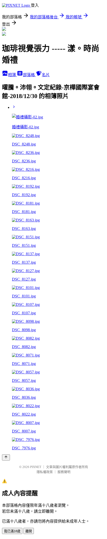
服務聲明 (63, 472)
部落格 (29, 75)
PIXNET (35, 467)
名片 (46, 75)
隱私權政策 (45, 472)
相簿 (12, 75)
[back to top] (6, 457)
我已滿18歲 (12, 531)
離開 (28, 531)
